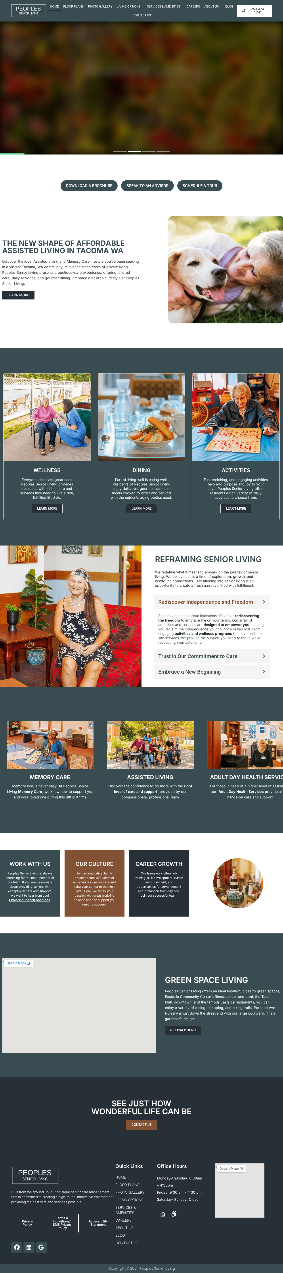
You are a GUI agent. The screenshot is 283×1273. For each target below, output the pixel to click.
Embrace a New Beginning (189, 672)
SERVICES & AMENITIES (163, 6)
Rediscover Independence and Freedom (205, 602)
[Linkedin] (28, 1247)
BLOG (229, 6)
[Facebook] (16, 1247)
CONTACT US (142, 15)
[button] (212, 602)
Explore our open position (28, 900)
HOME (54, 6)
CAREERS (193, 6)
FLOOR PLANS (73, 6)
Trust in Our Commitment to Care (197, 656)
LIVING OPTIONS (128, 6)
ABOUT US (211, 6)
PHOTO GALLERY (100, 6)
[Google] (41, 1247)
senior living (234, 581)
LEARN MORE (142, 119)
